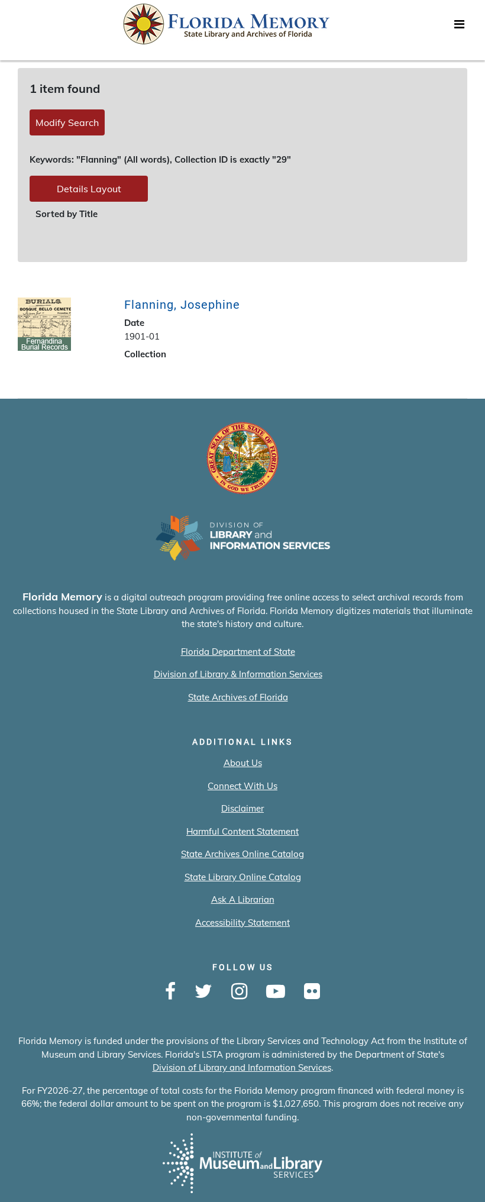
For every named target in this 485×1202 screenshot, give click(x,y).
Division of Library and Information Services (242, 1067)
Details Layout (89, 189)
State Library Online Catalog (243, 877)
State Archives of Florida (238, 697)
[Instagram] (239, 992)
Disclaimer (242, 808)
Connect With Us (242, 785)
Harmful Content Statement (242, 831)
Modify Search (67, 122)
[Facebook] (170, 992)
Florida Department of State (238, 651)
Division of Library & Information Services (238, 674)
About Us (243, 762)
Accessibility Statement (242, 922)
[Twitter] (203, 992)
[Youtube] (276, 992)
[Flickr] (312, 992)
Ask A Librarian (242, 899)
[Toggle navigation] (459, 27)
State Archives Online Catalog (242, 854)
